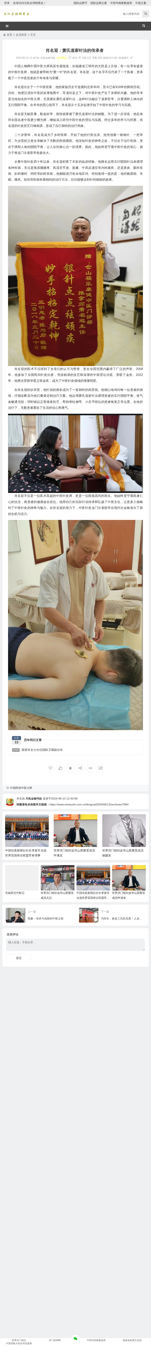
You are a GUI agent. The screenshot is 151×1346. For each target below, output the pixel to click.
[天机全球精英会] (16, 14)
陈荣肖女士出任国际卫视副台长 (38, 749)
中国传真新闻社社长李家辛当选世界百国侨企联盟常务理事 (93, 897)
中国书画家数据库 (121, 3)
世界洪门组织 (19, 1340)
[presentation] (123, 820)
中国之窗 (140, 3)
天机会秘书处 (34, 798)
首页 (9, 34)
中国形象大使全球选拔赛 (19, 1343)
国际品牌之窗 (98, 3)
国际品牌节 (80, 3)
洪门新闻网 (55, 1340)
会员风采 (21, 34)
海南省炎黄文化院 (132, 1340)
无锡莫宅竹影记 (14, 892)
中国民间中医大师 (21, 787)
